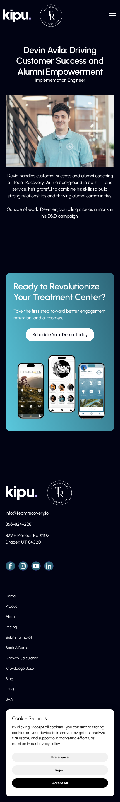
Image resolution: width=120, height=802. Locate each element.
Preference (60, 757)
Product (12, 606)
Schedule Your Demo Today (60, 334)
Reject (60, 770)
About (11, 616)
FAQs (10, 689)
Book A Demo (17, 647)
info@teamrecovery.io (27, 513)
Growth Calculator (22, 658)
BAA (9, 699)
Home (11, 596)
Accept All (60, 783)
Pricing (11, 627)
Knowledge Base (20, 668)
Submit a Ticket (19, 637)
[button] (111, 15)
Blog (9, 678)
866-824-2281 (19, 524)
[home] (31, 15)
